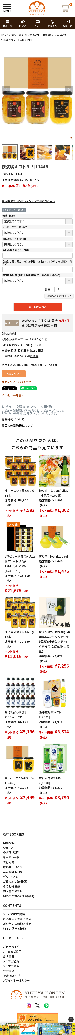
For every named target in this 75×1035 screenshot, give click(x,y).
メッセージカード (15, 227)
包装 (8, 215)
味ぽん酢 (9, 862)
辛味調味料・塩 (12, 872)
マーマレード (11, 857)
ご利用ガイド (11, 947)
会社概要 (9, 971)
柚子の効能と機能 (14, 929)
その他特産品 (11, 886)
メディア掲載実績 (14, 914)
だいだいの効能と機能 (17, 924)
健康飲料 (9, 843)
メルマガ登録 (11, 961)
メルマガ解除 (11, 966)
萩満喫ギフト (61, 35)
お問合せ (8, 956)
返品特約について (13, 419)
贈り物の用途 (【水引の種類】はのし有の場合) (31, 275)
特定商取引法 (12, 976)
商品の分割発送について (17, 425)
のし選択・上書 (14, 238)
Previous (6, 90)
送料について (14, 374)
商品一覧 (16, 35)
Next (69, 90)
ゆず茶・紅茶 (11, 852)
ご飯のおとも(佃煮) (15, 881)
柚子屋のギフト (12, 891)
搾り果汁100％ (13, 867)
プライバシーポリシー (16, 980)
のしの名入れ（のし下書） (16, 250)
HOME (4, 35)
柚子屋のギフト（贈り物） (38, 35)
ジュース (8, 848)
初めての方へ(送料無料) (18, 896)
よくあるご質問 (12, 951)
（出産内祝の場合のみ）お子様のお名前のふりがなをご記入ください (37, 262)
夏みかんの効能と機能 (17, 919)
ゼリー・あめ (11, 877)
